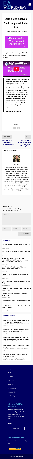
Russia (14, 333)
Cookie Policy (11, 396)
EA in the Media (20, 323)
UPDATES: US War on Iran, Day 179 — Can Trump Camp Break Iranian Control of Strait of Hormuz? (16, 338)
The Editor (10, 376)
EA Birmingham (13, 323)
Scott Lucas (14, 31)
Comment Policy (12, 392)
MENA (4, 325)
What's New (19, 359)
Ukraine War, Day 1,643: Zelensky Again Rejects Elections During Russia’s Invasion (16, 330)
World (12, 325)
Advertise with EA (12, 388)
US (7, 325)
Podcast (8, 359)
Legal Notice (11, 380)
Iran (25, 323)
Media (27, 323)
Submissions (11, 384)
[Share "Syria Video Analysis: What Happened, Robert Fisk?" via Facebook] (15, 128)
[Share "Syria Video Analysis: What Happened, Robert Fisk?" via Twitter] (18, 128)
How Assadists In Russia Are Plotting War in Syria (16, 300)
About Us (10, 372)
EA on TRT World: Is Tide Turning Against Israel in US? (16, 346)
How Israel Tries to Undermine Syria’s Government (16, 288)
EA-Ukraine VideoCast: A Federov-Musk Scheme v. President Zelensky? (16, 355)
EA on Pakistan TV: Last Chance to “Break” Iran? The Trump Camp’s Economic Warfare (16, 321)
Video (9, 325)
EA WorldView (19, 456)
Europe (11, 333)
